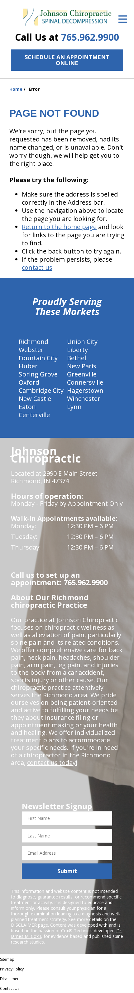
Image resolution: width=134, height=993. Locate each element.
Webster (31, 350)
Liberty (77, 350)
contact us (37, 267)
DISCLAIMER (24, 925)
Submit (67, 871)
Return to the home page (59, 227)
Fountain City (38, 358)
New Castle (35, 398)
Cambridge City (41, 390)
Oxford (29, 382)
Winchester (83, 398)
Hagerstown (85, 390)
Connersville (85, 382)
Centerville (34, 415)
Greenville (82, 374)
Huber (28, 366)
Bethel (76, 358)
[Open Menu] (123, 19)
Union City (82, 341)
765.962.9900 (90, 37)
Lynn (74, 406)
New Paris (81, 366)
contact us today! (52, 762)
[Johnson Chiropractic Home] (67, 17)
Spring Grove (38, 374)
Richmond (33, 341)
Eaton (27, 406)
